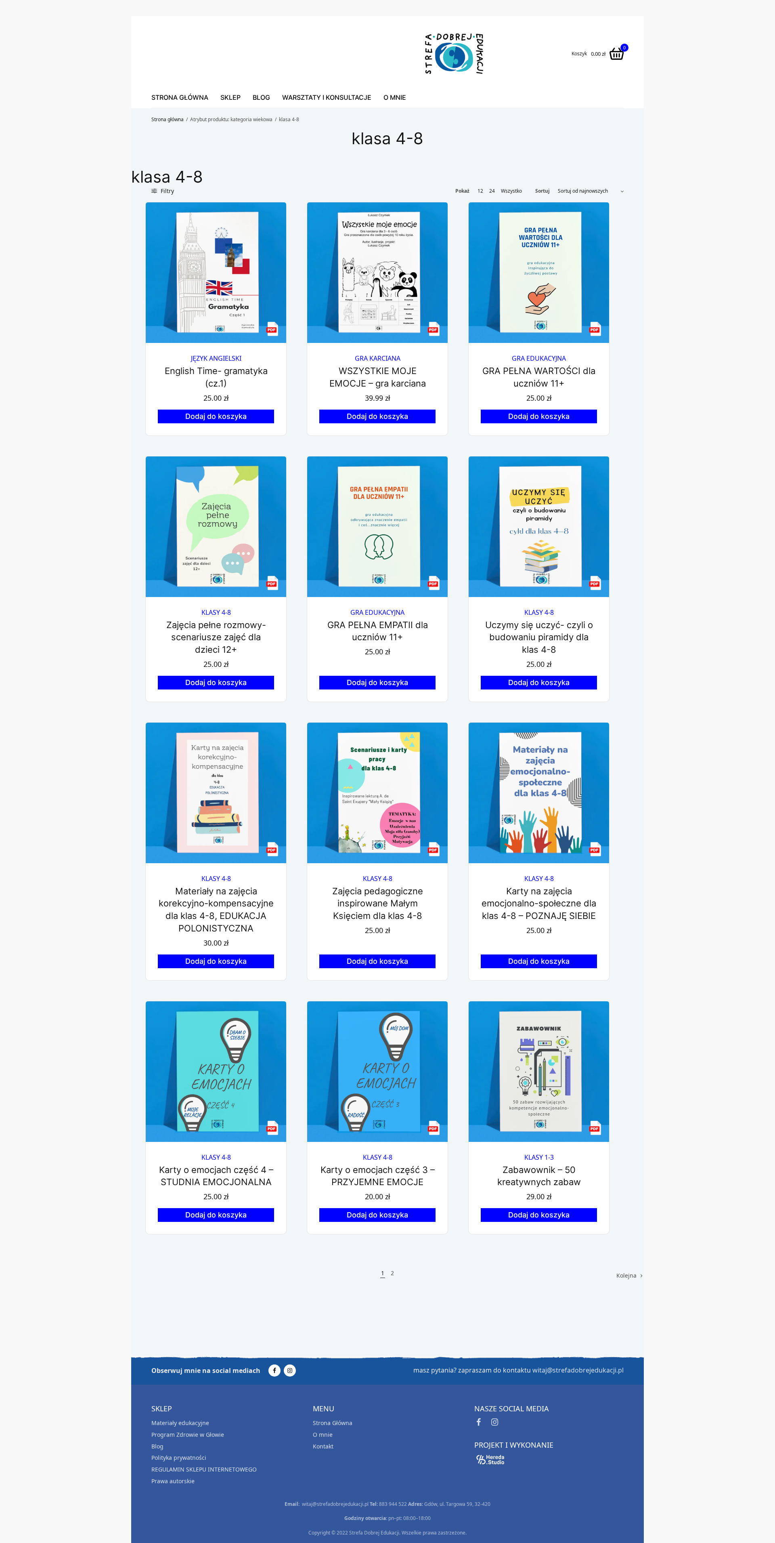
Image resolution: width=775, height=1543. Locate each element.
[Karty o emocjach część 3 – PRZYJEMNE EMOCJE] (377, 1071)
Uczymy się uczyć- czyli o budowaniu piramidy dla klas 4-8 (539, 637)
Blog (261, 97)
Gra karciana (377, 358)
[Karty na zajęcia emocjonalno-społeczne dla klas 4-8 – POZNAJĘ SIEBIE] (539, 793)
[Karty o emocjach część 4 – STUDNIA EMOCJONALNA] (216, 1071)
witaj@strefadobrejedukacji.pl (578, 1370)
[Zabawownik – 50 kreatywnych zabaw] (539, 1071)
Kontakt (323, 1446)
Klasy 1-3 (539, 1157)
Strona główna (167, 119)
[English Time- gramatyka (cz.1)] (216, 272)
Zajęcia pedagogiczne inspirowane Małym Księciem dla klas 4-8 (377, 903)
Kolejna (626, 1275)
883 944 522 (393, 1504)
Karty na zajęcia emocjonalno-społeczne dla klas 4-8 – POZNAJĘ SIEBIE (539, 903)
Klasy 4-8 (216, 612)
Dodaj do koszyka (216, 416)
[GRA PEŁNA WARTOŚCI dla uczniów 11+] (539, 272)
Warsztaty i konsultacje (326, 97)
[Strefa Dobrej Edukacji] (454, 54)
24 (492, 191)
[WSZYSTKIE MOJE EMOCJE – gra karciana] (377, 272)
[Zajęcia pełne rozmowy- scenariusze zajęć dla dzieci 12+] (216, 526)
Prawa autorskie (173, 1481)
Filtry (166, 191)
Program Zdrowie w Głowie (187, 1434)
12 (480, 191)
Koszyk (579, 53)
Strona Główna (179, 97)
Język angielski (216, 358)
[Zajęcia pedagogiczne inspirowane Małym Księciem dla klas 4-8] (377, 793)
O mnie (394, 97)
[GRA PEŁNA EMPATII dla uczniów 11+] (377, 526)
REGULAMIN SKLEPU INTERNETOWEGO (204, 1469)
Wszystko (511, 191)
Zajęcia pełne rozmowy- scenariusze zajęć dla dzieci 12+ (216, 637)
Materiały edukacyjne (180, 1423)
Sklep (230, 97)
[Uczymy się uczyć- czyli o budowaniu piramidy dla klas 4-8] (539, 526)
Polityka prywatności (178, 1457)
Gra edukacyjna (539, 358)
